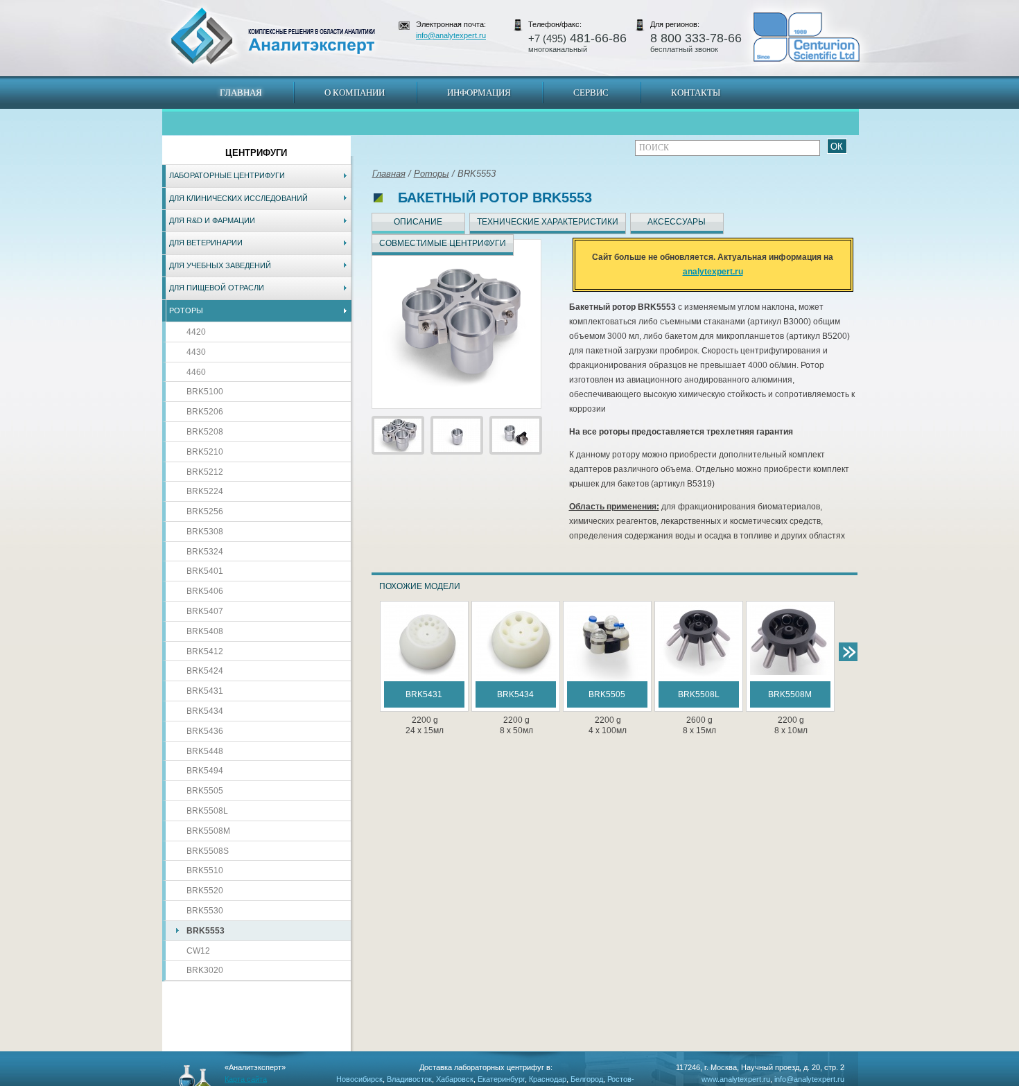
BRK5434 (204, 711)
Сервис (591, 92)
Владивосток (409, 1079)
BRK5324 (204, 552)
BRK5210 (204, 452)
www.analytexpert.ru (736, 1079)
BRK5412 (204, 651)
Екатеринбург (501, 1079)
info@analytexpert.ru (451, 35)
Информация (479, 92)
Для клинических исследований (238, 198)
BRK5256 (204, 511)
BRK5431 (204, 691)
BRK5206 (204, 412)
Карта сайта (246, 1079)
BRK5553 (205, 931)
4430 (196, 352)
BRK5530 (204, 911)
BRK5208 (204, 432)
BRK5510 (204, 870)
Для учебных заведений (220, 265)
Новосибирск (359, 1079)
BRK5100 (204, 391)
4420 (196, 332)
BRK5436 (204, 731)
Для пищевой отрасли (216, 287)
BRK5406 (204, 591)
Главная (241, 92)
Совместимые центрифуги (442, 243)
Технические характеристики (547, 222)
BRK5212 (204, 472)
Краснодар (547, 1079)
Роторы (186, 310)
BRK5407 (204, 611)
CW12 (198, 951)
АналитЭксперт (272, 36)
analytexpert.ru (713, 272)
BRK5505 (204, 791)
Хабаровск (454, 1079)
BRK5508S (207, 851)
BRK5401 (204, 571)
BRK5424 (204, 671)
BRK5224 (204, 491)
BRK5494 (204, 771)
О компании (354, 92)
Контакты (695, 92)
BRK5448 (204, 751)
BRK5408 (204, 631)
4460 (196, 372)
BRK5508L (207, 811)
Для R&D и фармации (212, 220)
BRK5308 (204, 531)
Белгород (587, 1079)
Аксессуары (676, 222)
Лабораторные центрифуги (227, 175)
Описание (418, 222)
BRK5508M (208, 831)
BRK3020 (204, 970)
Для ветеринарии (206, 242)
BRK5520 (204, 890)
